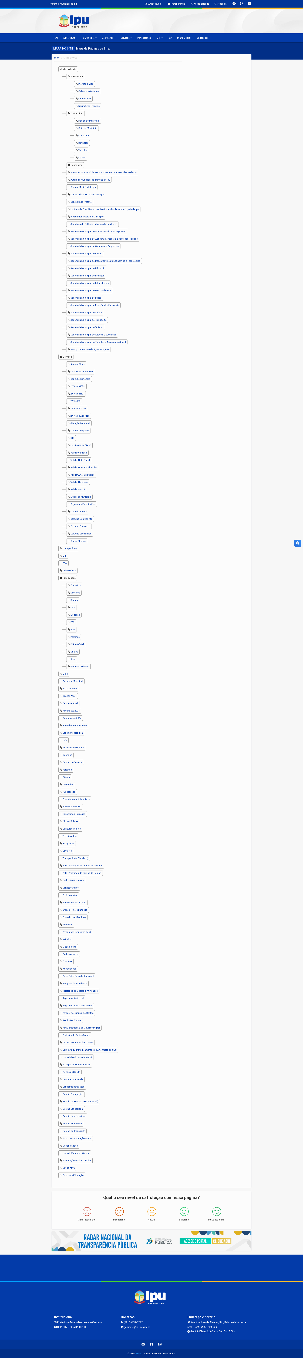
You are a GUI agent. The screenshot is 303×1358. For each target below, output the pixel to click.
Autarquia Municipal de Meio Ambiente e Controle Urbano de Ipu (103, 172)
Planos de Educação (73, 1175)
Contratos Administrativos (76, 799)
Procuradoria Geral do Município (87, 216)
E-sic (65, 674)
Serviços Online (71, 887)
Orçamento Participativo (82, 504)
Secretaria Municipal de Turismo (86, 327)
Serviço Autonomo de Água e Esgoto (89, 349)
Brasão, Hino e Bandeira (75, 910)
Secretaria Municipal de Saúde (86, 312)
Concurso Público (72, 828)
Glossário (68, 924)
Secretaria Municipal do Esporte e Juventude (93, 334)
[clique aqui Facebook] (152, 1344)
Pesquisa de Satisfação (75, 983)
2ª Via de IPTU (77, 386)
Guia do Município (87, 128)
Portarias (75, 637)
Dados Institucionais (73, 880)
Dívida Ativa (69, 1168)
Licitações (68, 784)
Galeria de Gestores (88, 91)
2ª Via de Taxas (78, 408)
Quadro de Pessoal (72, 762)
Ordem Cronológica (73, 733)
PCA (170, 38)
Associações (69, 968)
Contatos (67, 961)
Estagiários (68, 843)
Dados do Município (88, 120)
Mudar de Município (80, 496)
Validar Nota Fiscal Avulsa (83, 467)
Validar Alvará (77, 489)
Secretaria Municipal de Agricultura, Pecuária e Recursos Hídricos (104, 238)
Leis (72, 607)
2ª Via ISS (75, 401)
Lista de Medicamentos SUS (77, 1057)
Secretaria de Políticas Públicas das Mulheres (93, 224)
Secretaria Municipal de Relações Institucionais (94, 305)
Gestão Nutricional (72, 1123)
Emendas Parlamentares (75, 725)
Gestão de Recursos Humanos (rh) (80, 1101)
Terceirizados (69, 836)
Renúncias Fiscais (72, 1020)
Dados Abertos (70, 954)
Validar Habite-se (79, 482)
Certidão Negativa (79, 430)
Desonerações (70, 1145)
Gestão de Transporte (74, 1131)
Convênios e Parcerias (74, 814)
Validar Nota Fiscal (80, 460)
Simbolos (83, 143)
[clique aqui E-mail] (143, 1344)
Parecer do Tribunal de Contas (78, 1013)
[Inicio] (56, 37)
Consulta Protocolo (80, 379)
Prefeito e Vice (85, 84)
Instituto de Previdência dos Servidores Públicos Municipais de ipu (104, 209)
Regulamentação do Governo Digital (81, 1027)
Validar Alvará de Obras (82, 475)
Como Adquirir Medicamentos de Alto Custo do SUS (90, 1050)
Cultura (82, 157)
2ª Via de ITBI (77, 393)
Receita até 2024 (71, 710)
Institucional (84, 98)
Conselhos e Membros (74, 917)
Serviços (125, 38)
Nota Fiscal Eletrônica (81, 371)
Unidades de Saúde (73, 1079)
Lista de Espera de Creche (76, 1153)
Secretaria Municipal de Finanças (87, 275)
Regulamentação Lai (73, 998)
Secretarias (108, 38)
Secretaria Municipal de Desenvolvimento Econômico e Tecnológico (105, 261)
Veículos (67, 939)
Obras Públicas (70, 821)
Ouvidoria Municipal (73, 681)
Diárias (74, 600)
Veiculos (82, 150)
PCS (72, 622)
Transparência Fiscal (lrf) (75, 858)
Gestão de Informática (74, 1116)
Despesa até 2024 (72, 718)
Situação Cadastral (80, 423)
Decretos (75, 592)
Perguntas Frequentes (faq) (77, 932)
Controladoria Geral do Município (87, 194)
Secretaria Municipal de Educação (87, 268)
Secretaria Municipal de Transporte (88, 320)
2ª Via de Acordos (79, 415)
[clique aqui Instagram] (160, 1344)
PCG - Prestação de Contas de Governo (83, 865)
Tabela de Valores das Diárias (78, 1042)
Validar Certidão (78, 452)
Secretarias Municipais (74, 902)
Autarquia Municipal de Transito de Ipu (90, 179)
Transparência (144, 38)
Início (57, 57)
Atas (72, 659)
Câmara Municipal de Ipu (83, 187)
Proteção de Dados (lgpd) (76, 1035)
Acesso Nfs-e (77, 364)
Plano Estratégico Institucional (78, 976)
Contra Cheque (78, 541)
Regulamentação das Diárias (77, 1005)
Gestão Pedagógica (73, 1094)
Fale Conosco (70, 688)
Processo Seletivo (79, 666)
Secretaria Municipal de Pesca (85, 297)
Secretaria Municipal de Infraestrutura (89, 283)
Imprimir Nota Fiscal (80, 445)
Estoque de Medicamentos (76, 1064)
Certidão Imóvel (78, 511)
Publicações (202, 38)
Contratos (75, 585)
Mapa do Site (69, 946)
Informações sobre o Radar (77, 1160)
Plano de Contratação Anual (77, 1138)
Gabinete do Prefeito (81, 202)
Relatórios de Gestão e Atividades (80, 991)
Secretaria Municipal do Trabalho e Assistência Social (98, 342)
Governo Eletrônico (80, 526)
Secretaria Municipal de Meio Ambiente (90, 290)
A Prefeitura (69, 38)
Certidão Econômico (81, 533)
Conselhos (83, 135)
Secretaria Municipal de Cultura (86, 253)
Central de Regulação (74, 1086)
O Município (88, 38)
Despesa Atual (70, 703)
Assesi (139, 1353)
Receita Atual (69, 696)
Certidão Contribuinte (81, 519)
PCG (72, 629)
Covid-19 (67, 851)
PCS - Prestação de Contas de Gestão (82, 873)
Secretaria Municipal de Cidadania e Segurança (94, 246)
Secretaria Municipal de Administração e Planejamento (98, 231)
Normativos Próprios (89, 106)
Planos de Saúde (71, 1072)
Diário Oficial (183, 38)
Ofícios (74, 651)
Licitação (75, 614)
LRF (159, 38)
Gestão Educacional (73, 1109)
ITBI (72, 438)
